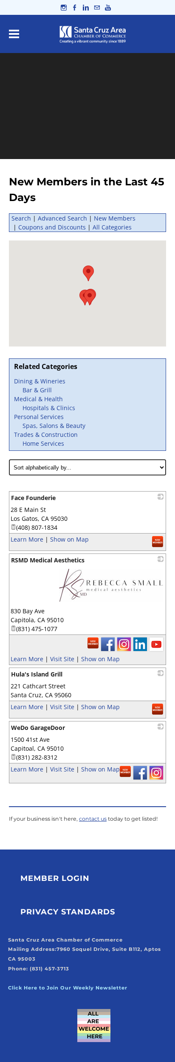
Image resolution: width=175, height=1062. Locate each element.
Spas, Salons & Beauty (54, 426)
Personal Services (39, 417)
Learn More (27, 539)
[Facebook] (75, 7)
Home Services (43, 443)
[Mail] (97, 7)
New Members (114, 218)
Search (21, 218)
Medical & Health (38, 399)
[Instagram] (64, 7)
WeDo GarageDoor (38, 728)
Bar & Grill (37, 390)
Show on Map (69, 539)
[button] (88, 273)
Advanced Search (62, 218)
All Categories (112, 227)
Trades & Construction (46, 434)
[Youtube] (108, 7)
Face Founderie (33, 498)
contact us (93, 819)
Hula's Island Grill (36, 674)
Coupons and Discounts (52, 227)
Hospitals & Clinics (49, 408)
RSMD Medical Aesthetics (48, 560)
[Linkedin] (86, 7)
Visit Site (62, 659)
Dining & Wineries (39, 381)
